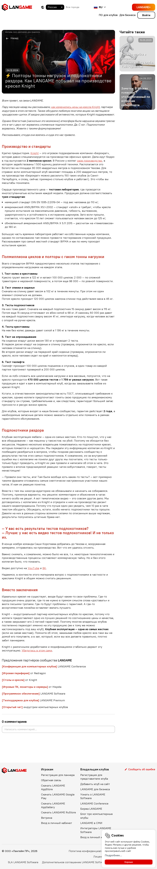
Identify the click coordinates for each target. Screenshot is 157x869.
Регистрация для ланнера (58, 775)
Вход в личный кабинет (56, 823)
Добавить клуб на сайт (95, 784)
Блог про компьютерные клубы (96, 815)
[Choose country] (42, 7)
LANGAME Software (33, 693)
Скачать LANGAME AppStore (53, 787)
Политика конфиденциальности (90, 851)
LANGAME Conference (44, 666)
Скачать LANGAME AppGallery (53, 805)
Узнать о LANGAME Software (92, 796)
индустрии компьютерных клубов (35, 707)
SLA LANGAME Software (23, 862)
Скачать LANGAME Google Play (58, 796)
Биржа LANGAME (91, 808)
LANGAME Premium (33, 700)
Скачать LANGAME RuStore (58, 812)
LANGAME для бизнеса (95, 789)
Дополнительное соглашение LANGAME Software (74, 862)
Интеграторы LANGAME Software (95, 830)
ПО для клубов (108, 15)
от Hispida (31, 687)
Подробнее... (113, 855)
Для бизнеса (127, 15)
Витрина (46, 817)
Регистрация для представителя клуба (94, 776)
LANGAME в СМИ (91, 823)
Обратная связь (51, 780)
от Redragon (24, 673)
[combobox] (55, 7)
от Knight (19, 680)
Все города (72, 7)
